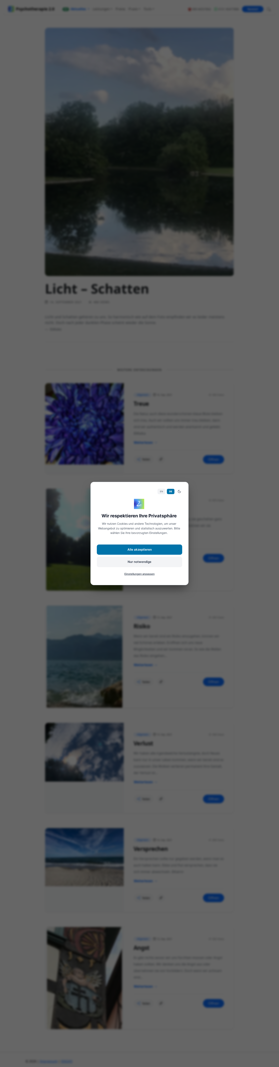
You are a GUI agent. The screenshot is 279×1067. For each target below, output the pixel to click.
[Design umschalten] (179, 491)
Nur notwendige (139, 562)
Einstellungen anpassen (139, 574)
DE (170, 491)
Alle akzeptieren (139, 549)
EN (161, 491)
